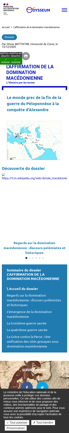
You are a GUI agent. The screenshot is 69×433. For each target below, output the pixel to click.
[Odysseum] (38, 10)
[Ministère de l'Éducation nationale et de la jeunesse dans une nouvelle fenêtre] (12, 10)
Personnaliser (16, 428)
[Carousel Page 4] (36, 258)
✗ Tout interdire (43, 422)
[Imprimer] (26, 56)
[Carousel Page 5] (39, 258)
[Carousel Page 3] (33, 258)
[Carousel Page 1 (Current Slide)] (26, 258)
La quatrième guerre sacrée (27, 330)
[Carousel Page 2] (30, 258)
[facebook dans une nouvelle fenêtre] (27, 387)
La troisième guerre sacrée (26, 323)
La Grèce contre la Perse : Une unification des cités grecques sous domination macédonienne (33, 341)
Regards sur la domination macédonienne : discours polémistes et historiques (34, 300)
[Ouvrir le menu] (64, 10)
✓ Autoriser (15, 61)
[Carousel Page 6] (43, 258)
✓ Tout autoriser (17, 422)
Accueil (6, 27)
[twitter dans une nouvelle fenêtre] (42, 387)
